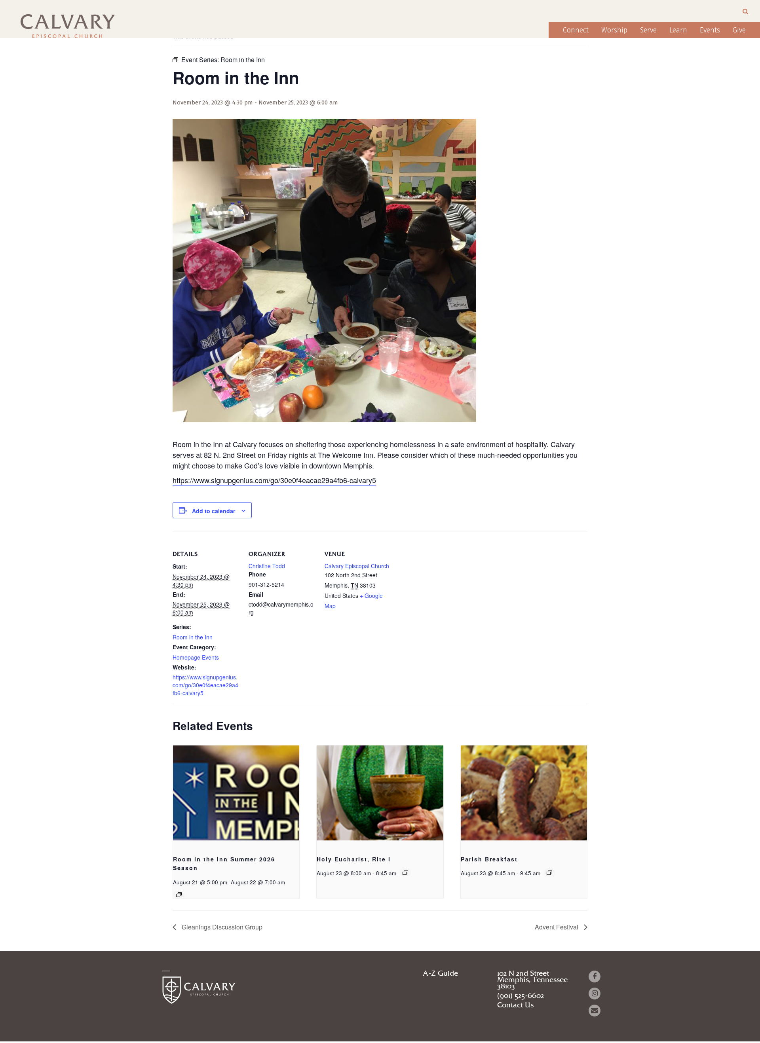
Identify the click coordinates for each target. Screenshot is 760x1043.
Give (739, 30)
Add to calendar (213, 511)
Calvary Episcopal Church (357, 566)
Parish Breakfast (489, 859)
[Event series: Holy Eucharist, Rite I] (405, 872)
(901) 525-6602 (520, 996)
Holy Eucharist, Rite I (354, 859)
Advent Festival (557, 926)
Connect (576, 30)
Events (710, 30)
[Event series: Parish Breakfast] (549, 872)
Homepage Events (196, 657)
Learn (678, 30)
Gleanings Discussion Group (221, 926)
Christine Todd (267, 566)
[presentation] (236, 792)
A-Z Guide (440, 974)
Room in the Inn (193, 637)
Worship (614, 30)
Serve (648, 30)
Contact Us (515, 1005)
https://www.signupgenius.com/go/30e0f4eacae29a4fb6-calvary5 (274, 480)
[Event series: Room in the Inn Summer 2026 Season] (179, 894)
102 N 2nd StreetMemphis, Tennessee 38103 (532, 980)
